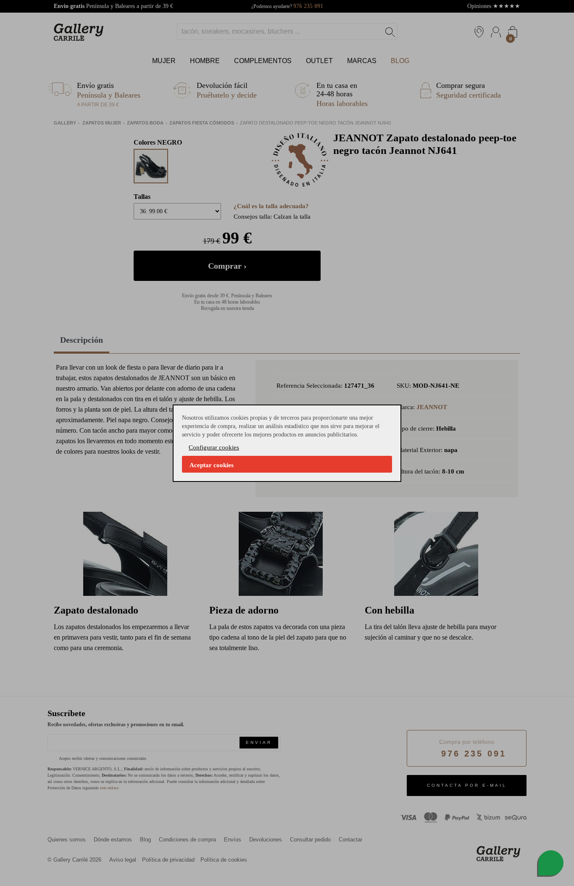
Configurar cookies (214, 447)
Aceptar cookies (212, 465)
